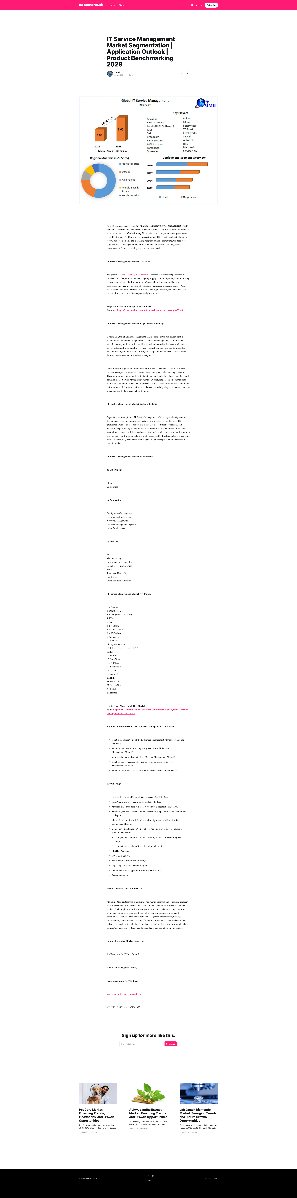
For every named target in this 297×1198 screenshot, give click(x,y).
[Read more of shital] (110, 73)
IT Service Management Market (133, 274)
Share (186, 74)
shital (117, 72)
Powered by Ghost (211, 1178)
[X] (148, 1176)
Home (112, 5)
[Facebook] (153, 1176)
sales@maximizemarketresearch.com (124, 994)
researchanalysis (91, 5)
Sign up (151, 1180)
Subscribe (211, 5)
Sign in (199, 5)
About (121, 5)
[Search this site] (192, 5)
